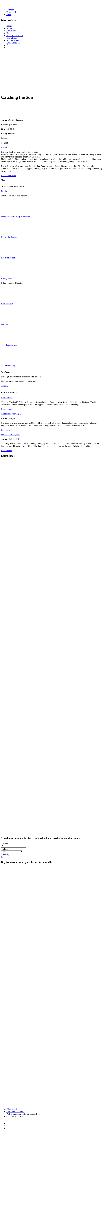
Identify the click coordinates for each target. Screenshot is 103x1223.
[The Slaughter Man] (7, 340)
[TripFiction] (14, 5)
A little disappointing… (11, 414)
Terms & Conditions (15, 1111)
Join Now (5, 89)
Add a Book (11, 38)
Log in (4, 191)
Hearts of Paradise (8, 258)
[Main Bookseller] (51, 889)
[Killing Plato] (7, 274)
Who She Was (7, 304)
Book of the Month (14, 35)
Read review (6, 409)
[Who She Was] (7, 299)
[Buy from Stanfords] (66, 1104)
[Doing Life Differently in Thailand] (7, 212)
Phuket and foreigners (10, 434)
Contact (9, 45)
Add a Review (12, 40)
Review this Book (8, 175)
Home (9, 26)
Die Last (4, 324)
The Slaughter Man (9, 345)
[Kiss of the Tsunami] (7, 232)
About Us (5, 386)
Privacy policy (12, 1109)
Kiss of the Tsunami (9, 237)
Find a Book (11, 31)
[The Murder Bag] (7, 361)
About (9, 28)
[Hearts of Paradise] (7, 253)
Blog (8, 33)
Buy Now (5, 147)
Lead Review (6, 398)
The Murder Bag (8, 366)
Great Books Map (14, 43)
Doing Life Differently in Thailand (15, 216)
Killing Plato (6, 278)
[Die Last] (7, 320)
